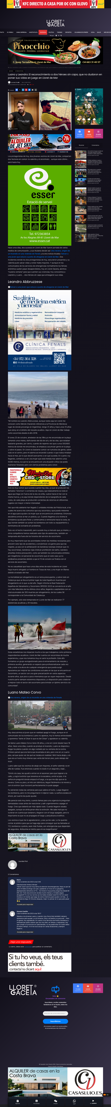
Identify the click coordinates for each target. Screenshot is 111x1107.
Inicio (10, 67)
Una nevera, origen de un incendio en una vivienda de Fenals (36, 697)
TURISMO (59, 32)
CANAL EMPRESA (21, 32)
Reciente (81, 145)
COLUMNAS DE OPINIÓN (81, 32)
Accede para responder (25, 904)
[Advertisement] (39, 1047)
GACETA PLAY (33, 32)
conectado (28, 946)
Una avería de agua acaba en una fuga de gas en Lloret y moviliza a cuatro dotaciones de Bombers (95, 152)
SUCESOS (43, 32)
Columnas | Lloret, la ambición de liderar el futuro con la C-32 (95, 225)
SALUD (99, 32)
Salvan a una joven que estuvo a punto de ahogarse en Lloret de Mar (39, 287)
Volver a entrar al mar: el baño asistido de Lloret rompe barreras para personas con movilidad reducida (95, 208)
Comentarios (95, 145)
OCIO (92, 32)
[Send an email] (18, 82)
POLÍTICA (51, 32)
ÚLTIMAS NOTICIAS (19, 71)
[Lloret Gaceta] (55, 18)
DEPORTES (68, 32)
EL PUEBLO (10, 32)
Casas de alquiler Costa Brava (55, 1066)
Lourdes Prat (14, 82)
